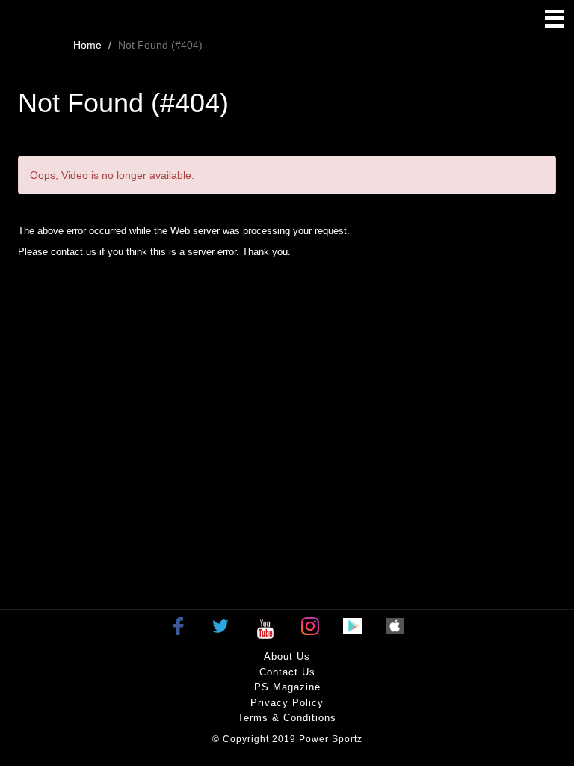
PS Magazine (287, 687)
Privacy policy (287, 702)
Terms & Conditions (287, 717)
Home (87, 45)
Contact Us (287, 672)
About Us (287, 656)
